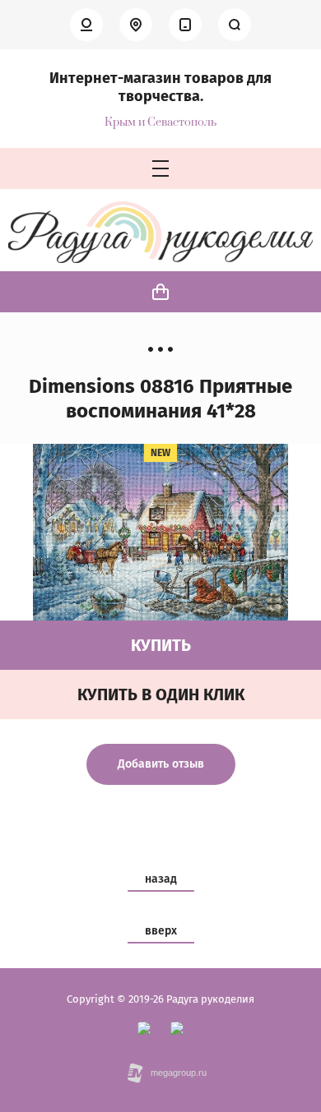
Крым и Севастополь (160, 123)
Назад (161, 879)
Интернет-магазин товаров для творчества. (160, 87)
